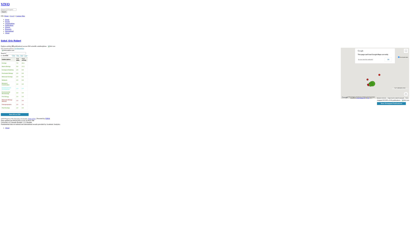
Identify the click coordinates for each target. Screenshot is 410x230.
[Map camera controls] (406, 94)
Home (6, 16)
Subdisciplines (6, 59)
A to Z (12, 16)
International (9, 31)
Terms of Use (32, 118)
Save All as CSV (14, 114)
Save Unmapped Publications (391, 103)
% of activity (24, 59)
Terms (407, 98)
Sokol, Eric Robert (11, 40)
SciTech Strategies (360, 98)
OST (364, 98)
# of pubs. (18, 59)
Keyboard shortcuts (381, 98)
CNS (368, 98)
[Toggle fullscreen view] (406, 51)
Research (8, 29)
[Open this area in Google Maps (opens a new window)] (344, 97)
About (7, 33)
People (7, 21)
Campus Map (20, 16)
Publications (9, 25)
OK (388, 59)
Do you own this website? (365, 59)
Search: (3, 53)
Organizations (10, 23)
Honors (7, 27)
